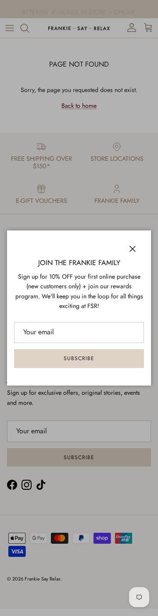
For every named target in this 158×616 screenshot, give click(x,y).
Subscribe (79, 358)
